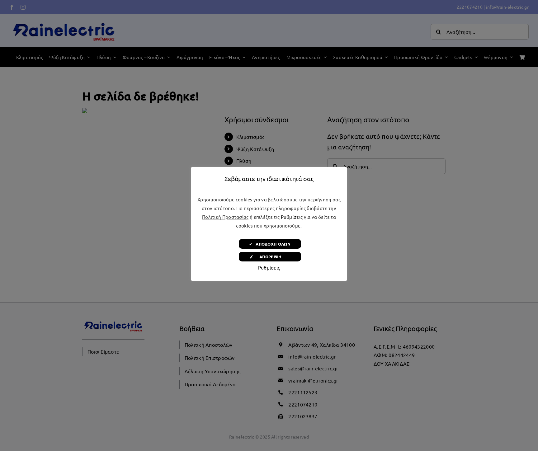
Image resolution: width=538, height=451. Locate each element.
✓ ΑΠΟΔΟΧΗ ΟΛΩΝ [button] (269, 244)
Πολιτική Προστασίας (225, 217)
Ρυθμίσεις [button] (292, 217)
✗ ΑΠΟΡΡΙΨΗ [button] (270, 256)
